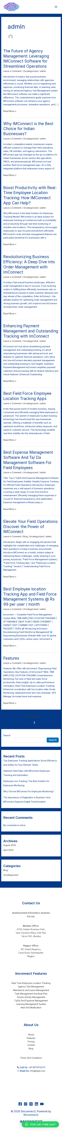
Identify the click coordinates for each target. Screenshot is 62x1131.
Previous (31, 716)
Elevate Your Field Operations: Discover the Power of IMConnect (30, 526)
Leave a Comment (12, 71)
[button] (40, 1124)
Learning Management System (31, 1004)
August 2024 (9, 845)
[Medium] (31, 1104)
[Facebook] (20, 1104)
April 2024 (8, 850)
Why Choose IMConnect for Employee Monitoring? (28, 791)
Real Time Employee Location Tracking (31, 983)
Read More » (9, 110)
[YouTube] (42, 1104)
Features (11, 658)
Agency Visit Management (31, 986)
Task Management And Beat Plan (31, 993)
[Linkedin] (36, 1104)
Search (6, 735)
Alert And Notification (31, 1007)
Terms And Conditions (31, 1058)
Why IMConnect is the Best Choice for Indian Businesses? (28, 128)
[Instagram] (25, 1104)
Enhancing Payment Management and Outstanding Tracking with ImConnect (30, 331)
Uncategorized (30, 71)
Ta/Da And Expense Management (31, 1000)
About (31, 1034)
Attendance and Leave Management (31, 990)
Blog (25, 536)
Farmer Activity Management (31, 997)
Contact (31, 1045)
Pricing (31, 1041)
